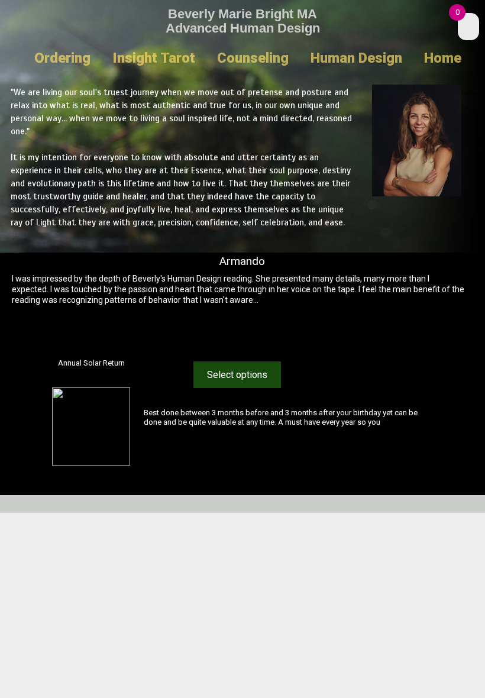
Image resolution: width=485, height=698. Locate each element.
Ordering (62, 58)
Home (442, 58)
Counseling (253, 58)
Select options (237, 374)
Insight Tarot (153, 58)
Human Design (356, 58)
